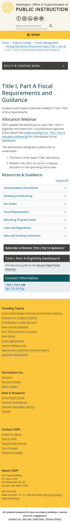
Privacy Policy (54, 519)
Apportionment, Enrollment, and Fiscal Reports (25, 350)
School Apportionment (13, 341)
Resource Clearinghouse (14, 402)
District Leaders (10, 386)
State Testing (8, 336)
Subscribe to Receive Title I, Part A (33, 248)
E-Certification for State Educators (19, 322)
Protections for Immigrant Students (19, 317)
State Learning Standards (15, 327)
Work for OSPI (9, 438)
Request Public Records (14, 443)
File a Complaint (10, 448)
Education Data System (17, 407)
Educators (7, 377)
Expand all (62, 180)
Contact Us (14, 519)
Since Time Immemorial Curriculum (19, 331)
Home (5, 42)
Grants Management (46, 42)
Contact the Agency (12, 434)
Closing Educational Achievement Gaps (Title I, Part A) (36, 46)
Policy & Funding (22, 42)
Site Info (26, 519)
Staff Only (38, 519)
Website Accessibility (12, 452)
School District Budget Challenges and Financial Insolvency (32, 313)
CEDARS (6, 411)
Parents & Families (11, 382)
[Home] (35, 3)
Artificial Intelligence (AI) (14, 345)
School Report (12, 397)
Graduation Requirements (15, 354)
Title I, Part (13, 284)
